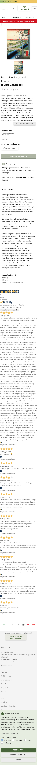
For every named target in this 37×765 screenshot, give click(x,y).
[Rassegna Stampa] (3, 625)
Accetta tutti (18, 750)
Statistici (30, 740)
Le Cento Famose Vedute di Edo (13, 282)
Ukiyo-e (5, 280)
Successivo (14, 310)
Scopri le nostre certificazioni (16, 637)
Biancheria (29, 17)
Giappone (16, 17)
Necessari (7, 740)
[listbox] (18, 135)
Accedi (3, 692)
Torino (15, 662)
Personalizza (10, 148)
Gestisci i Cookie (7, 666)
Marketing (7, 743)
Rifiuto (18, 760)
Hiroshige (5, 277)
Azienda (4, 672)
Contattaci (4, 684)
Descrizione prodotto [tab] (18, 156)
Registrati (4, 688)
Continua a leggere (26, 124)
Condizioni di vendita (8, 706)
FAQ (2, 698)
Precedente (5, 310)
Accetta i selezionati (18, 755)
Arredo (4, 17)
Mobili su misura (6, 676)
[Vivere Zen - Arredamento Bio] (5, 9)
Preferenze (19, 740)
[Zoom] (18, 44)
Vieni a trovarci (6, 680)
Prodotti (4, 702)
